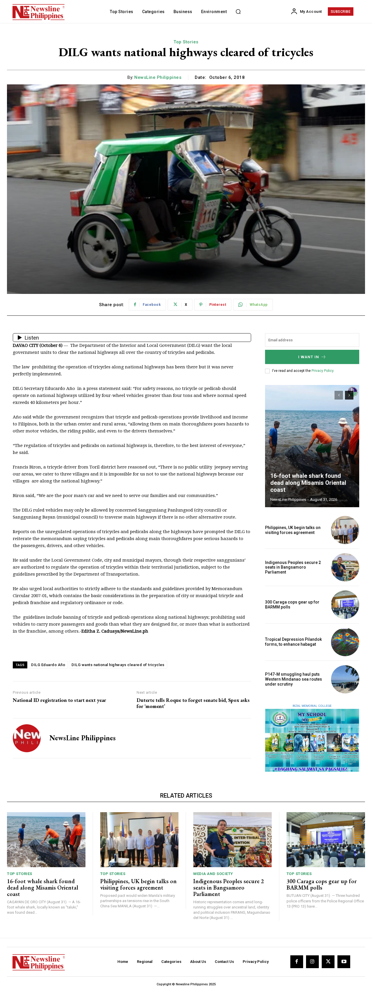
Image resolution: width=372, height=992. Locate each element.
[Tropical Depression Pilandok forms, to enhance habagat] (345, 642)
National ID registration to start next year (59, 700)
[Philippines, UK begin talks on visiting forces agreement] (345, 530)
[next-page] (349, 395)
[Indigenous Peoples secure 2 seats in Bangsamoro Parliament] (345, 567)
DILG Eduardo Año (48, 665)
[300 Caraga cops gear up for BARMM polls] (345, 604)
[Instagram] (312, 961)
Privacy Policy (322, 371)
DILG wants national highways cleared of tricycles (117, 665)
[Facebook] (296, 961)
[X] (328, 961)
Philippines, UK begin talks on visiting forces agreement (293, 530)
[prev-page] (339, 395)
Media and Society (213, 874)
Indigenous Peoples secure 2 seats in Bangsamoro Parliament (293, 567)
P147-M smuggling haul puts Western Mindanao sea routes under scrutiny (293, 679)
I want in (308, 357)
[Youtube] (343, 961)
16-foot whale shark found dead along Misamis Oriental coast (308, 482)
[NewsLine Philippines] (27, 738)
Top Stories (186, 42)
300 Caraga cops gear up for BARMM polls (322, 884)
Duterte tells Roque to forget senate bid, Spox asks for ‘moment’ (193, 703)
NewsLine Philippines (157, 77)
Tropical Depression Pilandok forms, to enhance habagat (293, 642)
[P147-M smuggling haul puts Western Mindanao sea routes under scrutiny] (345, 679)
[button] (238, 11)
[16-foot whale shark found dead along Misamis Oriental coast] (312, 446)
